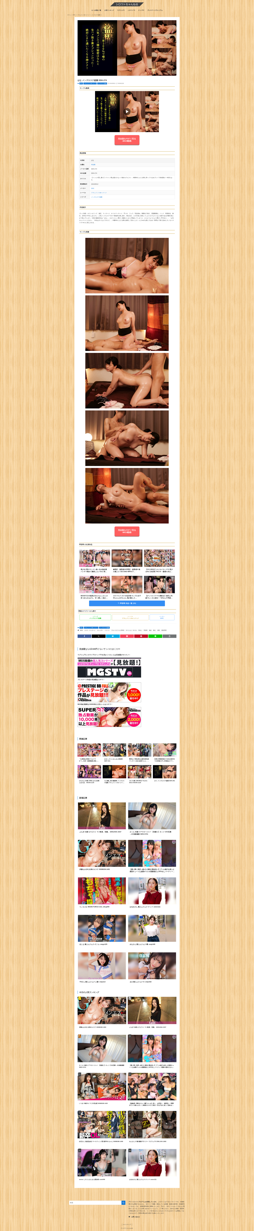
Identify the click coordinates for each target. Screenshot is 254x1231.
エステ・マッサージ (90, 630)
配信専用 (164, 630)
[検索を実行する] (123, 1203)
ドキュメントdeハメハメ (90, 83)
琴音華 (93, 164)
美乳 (158, 630)
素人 (154, 630)
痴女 (150, 630)
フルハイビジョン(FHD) (117, 630)
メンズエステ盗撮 (102, 83)
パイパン (107, 630)
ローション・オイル (131, 630)
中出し (140, 630)
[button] (84, 636)
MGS (81, 630)
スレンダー (100, 630)
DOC (81, 83)
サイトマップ (127, 1224)
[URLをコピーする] (169, 636)
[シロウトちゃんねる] (127, 4)
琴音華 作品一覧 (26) (128, 603)
